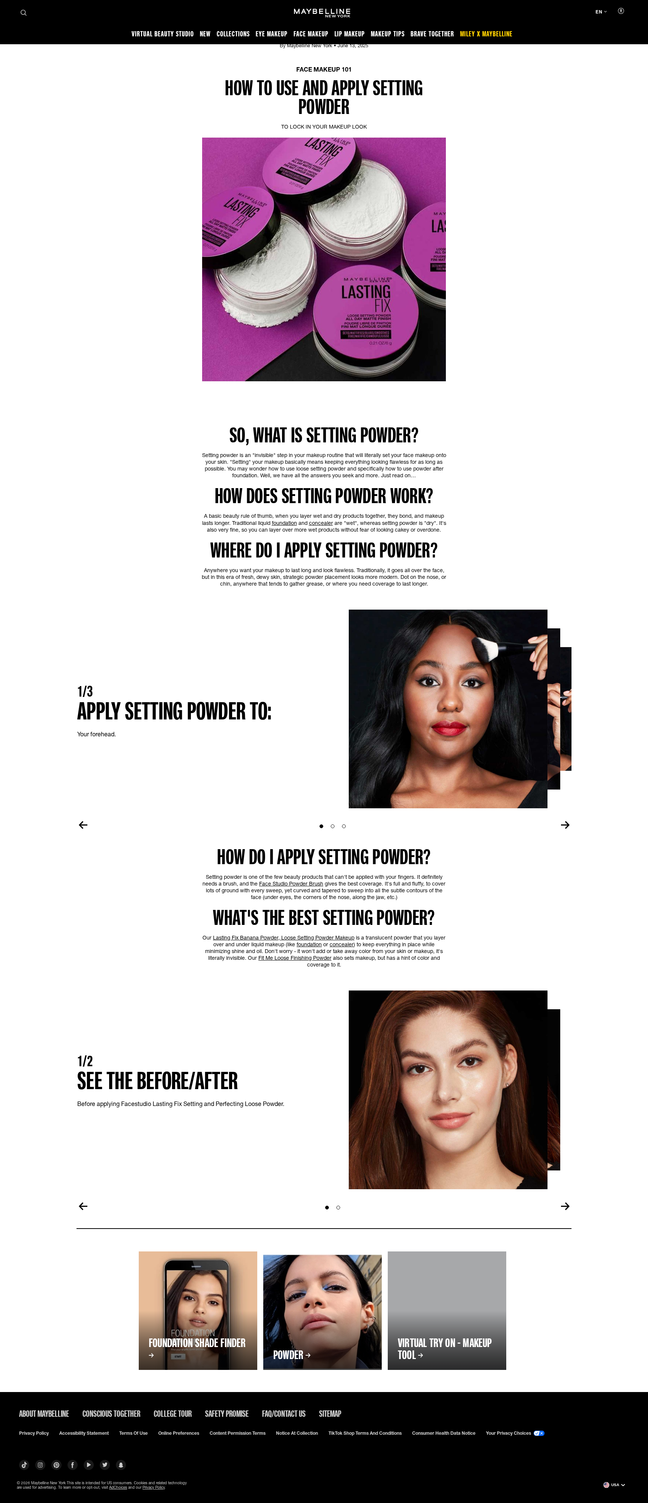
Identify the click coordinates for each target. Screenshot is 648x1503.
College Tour (173, 1413)
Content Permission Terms (238, 1433)
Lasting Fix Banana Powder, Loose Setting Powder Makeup (283, 937)
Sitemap (330, 1413)
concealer (321, 523)
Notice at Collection (297, 1433)
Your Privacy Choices (509, 1433)
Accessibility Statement (84, 1433)
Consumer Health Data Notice (444, 1433)
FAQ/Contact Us (284, 1413)
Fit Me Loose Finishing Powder (295, 958)
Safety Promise (227, 1413)
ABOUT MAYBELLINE (44, 1413)
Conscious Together (111, 1413)
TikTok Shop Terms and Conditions (365, 1433)
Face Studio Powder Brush (291, 883)
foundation (284, 523)
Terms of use (133, 1433)
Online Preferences (178, 1433)
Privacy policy (34, 1433)
